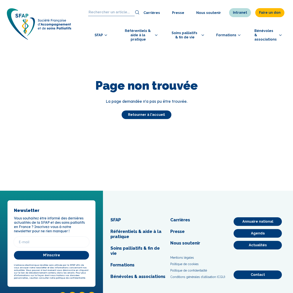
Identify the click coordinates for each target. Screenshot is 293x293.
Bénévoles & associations (137, 276)
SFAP (115, 219)
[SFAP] (39, 38)
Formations (122, 264)
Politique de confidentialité (188, 270)
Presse (178, 13)
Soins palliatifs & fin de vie (135, 251)
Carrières (151, 13)
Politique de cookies (184, 264)
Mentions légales (182, 257)
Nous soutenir (208, 13)
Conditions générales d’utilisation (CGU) (197, 277)
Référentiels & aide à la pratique (136, 234)
